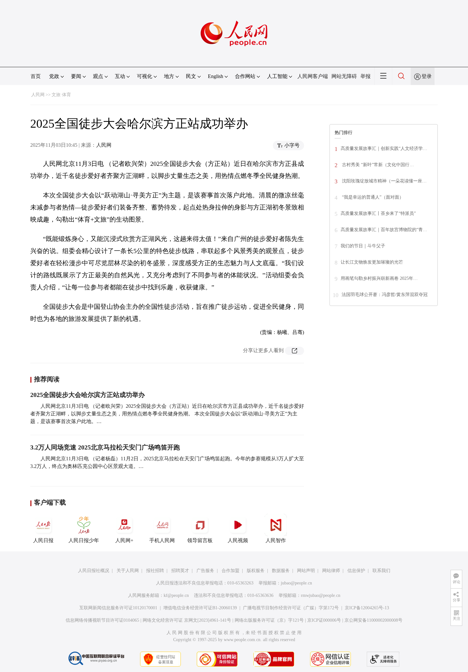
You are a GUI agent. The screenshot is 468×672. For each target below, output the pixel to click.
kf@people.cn (176, 595)
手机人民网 (162, 540)
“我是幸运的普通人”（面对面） (372, 197)
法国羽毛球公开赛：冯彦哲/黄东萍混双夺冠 (385, 294)
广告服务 (205, 570)
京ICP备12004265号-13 (367, 607)
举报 (365, 76)
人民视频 (238, 540)
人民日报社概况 (93, 570)
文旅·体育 (61, 94)
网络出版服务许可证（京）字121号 (269, 620)
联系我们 (381, 570)
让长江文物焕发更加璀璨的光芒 (372, 262)
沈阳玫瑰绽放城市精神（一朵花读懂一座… (384, 181)
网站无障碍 (344, 76)
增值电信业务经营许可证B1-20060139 (200, 607)
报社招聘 (155, 570)
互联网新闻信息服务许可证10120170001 (118, 607)
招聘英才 (180, 570)
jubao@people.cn (296, 583)
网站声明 (306, 570)
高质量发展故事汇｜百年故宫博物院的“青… (384, 229)
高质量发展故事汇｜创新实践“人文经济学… (384, 148)
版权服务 (256, 570)
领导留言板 (200, 540)
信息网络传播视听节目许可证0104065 (102, 620)
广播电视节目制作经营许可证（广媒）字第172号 (291, 607)
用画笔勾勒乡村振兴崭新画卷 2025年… (379, 278)
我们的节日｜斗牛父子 (363, 246)
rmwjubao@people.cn (320, 595)
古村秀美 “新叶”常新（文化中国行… (377, 164)
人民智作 (276, 540)
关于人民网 (128, 570)
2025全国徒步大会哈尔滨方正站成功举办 (87, 394)
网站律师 (331, 570)
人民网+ (124, 540)
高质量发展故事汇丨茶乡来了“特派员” (378, 213)
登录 (427, 76)
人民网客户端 (312, 76)
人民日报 (43, 540)
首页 (36, 76)
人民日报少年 (83, 540)
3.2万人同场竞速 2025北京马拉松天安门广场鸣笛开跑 (105, 447)
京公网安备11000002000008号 (373, 620)
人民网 (38, 94)
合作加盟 (230, 570)
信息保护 (356, 570)
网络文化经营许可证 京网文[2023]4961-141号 (187, 620)
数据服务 (281, 570)
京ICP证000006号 (324, 620)
